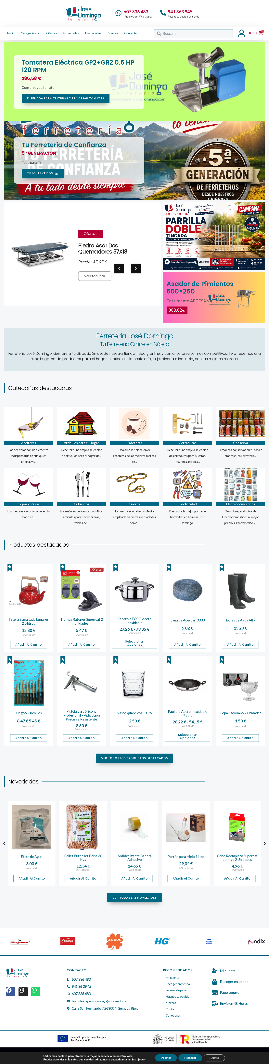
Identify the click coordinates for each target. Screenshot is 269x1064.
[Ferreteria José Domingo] (83, 13)
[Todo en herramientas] (214, 236)
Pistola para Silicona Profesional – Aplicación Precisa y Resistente (81, 715)
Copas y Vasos (28, 504)
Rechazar (190, 1058)
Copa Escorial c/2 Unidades (240, 713)
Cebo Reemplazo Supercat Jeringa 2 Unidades (237, 858)
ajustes (141, 1059)
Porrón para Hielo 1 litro (186, 856)
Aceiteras (28, 443)
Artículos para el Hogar (81, 443)
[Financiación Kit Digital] (82, 1039)
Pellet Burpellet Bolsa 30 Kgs (83, 858)
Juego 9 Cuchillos (28, 713)
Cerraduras (187, 443)
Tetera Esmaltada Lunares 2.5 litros (28, 621)
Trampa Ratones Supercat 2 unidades (81, 621)
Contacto (172, 1009)
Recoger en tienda (178, 984)
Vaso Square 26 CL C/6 (134, 713)
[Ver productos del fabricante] (27, 941)
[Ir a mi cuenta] (242, 33)
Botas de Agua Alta (240, 620)
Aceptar (166, 1058)
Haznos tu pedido (177, 996)
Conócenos (173, 1015)
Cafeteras (134, 443)
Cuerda (134, 504)
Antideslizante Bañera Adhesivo (134, 858)
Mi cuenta (172, 977)
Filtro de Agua (32, 856)
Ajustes (214, 1058)
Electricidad (187, 504)
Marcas (171, 1003)
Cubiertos (81, 504)
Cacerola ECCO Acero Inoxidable (134, 621)
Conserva (240, 443)
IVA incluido (28, 634)
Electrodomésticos (240, 504)
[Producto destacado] (9, 568)
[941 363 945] (163, 13)
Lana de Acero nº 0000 (187, 620)
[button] (136, 268)
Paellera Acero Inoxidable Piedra (187, 713)
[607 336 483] (118, 13)
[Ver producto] (28, 590)
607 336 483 (136, 11)
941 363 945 (180, 11)
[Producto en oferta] (97, 570)
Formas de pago (176, 990)
